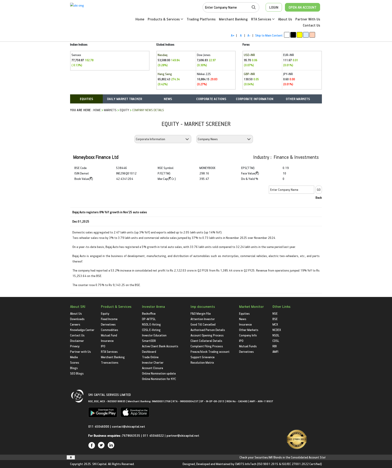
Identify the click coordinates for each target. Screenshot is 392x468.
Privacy (75, 346)
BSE (275, 319)
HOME (97, 110)
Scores (74, 362)
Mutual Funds (248, 346)
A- (248, 35)
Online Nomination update (159, 373)
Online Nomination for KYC (159, 379)
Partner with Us (80, 351)
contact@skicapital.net (128, 426)
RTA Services (261, 19)
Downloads (77, 319)
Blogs (74, 368)
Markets (110, 110)
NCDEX (276, 330)
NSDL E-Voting (151, 324)
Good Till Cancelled (203, 324)
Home (139, 19)
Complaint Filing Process (207, 346)
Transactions (109, 362)
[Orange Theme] (312, 35)
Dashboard (149, 351)
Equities (244, 313)
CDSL (275, 340)
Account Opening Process (207, 335)
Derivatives (108, 324)
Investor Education (154, 335)
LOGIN (273, 7)
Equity (124, 110)
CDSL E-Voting (151, 330)
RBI (274, 346)
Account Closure (152, 368)
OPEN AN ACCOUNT (302, 7)
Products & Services (164, 19)
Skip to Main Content (269, 35)
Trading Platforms (201, 19)
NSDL (275, 335)
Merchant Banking (233, 19)
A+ (232, 35)
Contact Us (311, 25)
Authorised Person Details (208, 330)
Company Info (248, 335)
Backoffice (149, 313)
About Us (285, 19)
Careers (75, 324)
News (242, 319)
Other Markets (248, 330)
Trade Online (150, 357)
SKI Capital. (99, 464)
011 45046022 (154, 435)
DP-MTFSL (149, 319)
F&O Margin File (201, 313)
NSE (275, 313)
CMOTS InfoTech (245, 464)
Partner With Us (307, 19)
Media (74, 357)
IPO (103, 346)
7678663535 (131, 435)
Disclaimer (77, 340)
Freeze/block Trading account (210, 351)
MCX (275, 324)
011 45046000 (99, 426)
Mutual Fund (109, 335)
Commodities (109, 330)
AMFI (275, 351)
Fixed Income (109, 319)
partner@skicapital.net (183, 435)
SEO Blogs (77, 373)
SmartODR (149, 340)
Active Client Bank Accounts (160, 346)
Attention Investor (203, 319)
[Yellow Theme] (299, 35)
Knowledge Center (82, 330)
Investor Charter (153, 362)
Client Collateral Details (206, 340)
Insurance (107, 340)
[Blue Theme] (306, 35)
